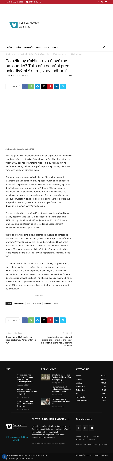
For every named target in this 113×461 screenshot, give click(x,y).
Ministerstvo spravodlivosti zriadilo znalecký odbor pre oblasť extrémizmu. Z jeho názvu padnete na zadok (56, 341)
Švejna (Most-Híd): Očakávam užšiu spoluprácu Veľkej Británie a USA (21, 340)
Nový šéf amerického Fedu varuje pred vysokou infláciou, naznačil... (61, 389)
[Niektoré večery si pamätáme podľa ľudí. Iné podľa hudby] (10, 391)
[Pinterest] (50, 86)
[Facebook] (98, 2)
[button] (104, 47)
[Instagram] (102, 2)
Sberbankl (37, 303)
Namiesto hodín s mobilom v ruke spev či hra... (61, 401)
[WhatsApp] (31, 86)
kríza (28, 303)
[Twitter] (63, 86)
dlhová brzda (19, 303)
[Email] (44, 86)
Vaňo (56, 303)
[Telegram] (37, 86)
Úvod (8, 54)
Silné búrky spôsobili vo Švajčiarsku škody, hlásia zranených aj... (61, 377)
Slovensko (47, 303)
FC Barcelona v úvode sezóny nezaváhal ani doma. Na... (25, 403)
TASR (12, 75)
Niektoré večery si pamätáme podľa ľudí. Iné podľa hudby (27, 391)
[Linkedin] (56, 86)
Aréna (14, 54)
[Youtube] (105, 2)
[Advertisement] (78, 24)
